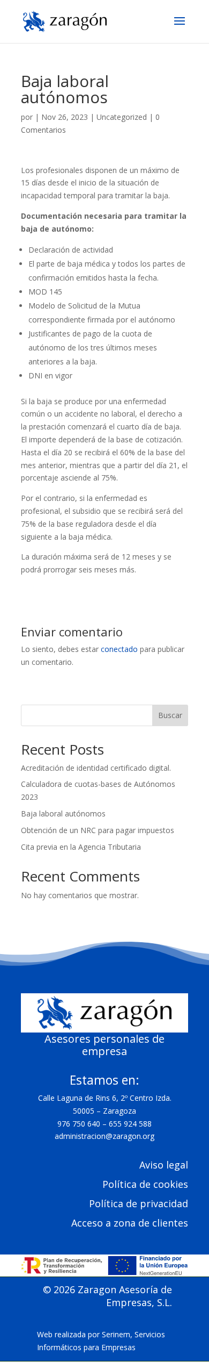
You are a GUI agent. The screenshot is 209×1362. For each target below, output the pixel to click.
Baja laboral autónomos (63, 813)
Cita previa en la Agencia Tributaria (81, 847)
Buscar (170, 715)
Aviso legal (163, 1164)
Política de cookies (145, 1184)
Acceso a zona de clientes (129, 1222)
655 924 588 (130, 1124)
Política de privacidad (138, 1203)
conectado (119, 649)
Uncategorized (121, 117)
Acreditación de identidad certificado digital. (96, 768)
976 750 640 (78, 1124)
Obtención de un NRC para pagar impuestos (97, 830)
